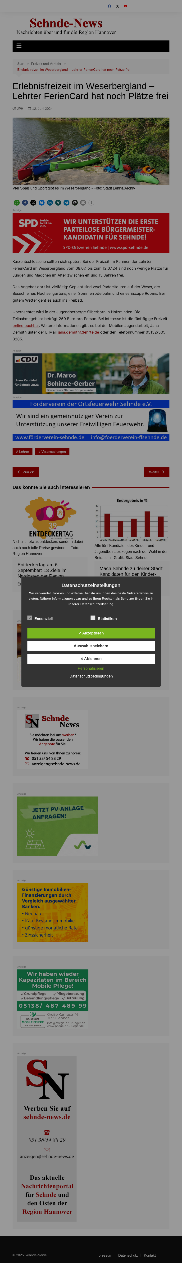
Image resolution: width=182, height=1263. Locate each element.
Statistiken (107, 619)
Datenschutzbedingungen (91, 676)
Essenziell (43, 619)
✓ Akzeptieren (91, 633)
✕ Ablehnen (91, 659)
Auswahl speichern (91, 646)
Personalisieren (91, 668)
